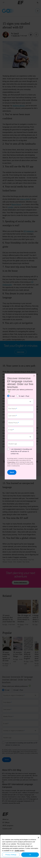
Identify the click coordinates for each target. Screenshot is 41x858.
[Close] (38, 837)
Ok (30, 854)
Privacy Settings (10, 854)
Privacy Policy (11, 462)
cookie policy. (20, 850)
